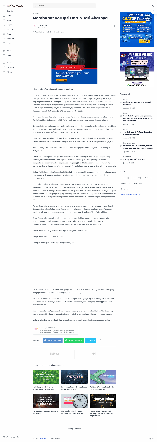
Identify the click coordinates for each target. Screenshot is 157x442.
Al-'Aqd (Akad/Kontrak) (134, 159)
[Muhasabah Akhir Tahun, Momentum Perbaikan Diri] (74, 401)
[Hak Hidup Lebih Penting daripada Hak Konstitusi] (46, 377)
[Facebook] (4, 437)
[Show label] (130, 194)
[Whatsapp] (18, 437)
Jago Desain (75, 439)
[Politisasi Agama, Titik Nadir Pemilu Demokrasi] (103, 377)
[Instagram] (7, 437)
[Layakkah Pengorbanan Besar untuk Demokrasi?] (74, 377)
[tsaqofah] (128, 157)
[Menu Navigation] (4, 5)
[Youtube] (14, 437)
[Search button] (35, 5)
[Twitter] (11, 437)
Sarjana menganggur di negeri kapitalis (137, 103)
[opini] (126, 99)
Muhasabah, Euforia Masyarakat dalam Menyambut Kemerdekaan (138, 147)
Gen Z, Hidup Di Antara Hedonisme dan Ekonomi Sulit (138, 133)
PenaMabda (43, 439)
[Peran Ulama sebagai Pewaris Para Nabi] (46, 401)
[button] (152, 6)
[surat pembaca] (130, 143)
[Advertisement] (74, 266)
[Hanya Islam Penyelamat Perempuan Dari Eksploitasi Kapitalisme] (103, 401)
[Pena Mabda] (42, 25)
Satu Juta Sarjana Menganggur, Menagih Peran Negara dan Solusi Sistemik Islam (138, 118)
